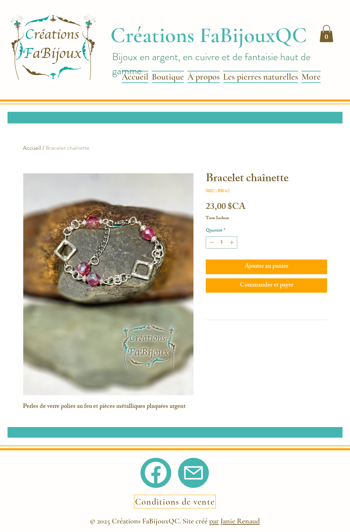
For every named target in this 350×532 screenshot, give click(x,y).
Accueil (32, 148)
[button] (326, 33)
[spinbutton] (221, 242)
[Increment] (232, 242)
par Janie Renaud (234, 521)
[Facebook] (155, 472)
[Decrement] (211, 242)
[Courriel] (193, 473)
